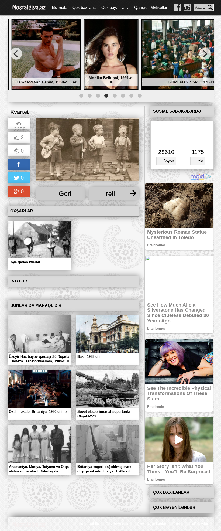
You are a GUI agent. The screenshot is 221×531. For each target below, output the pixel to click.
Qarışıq (140, 7)
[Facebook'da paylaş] (19, 165)
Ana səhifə (90, 524)
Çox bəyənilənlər (116, 7)
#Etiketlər (159, 7)
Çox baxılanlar (85, 7)
